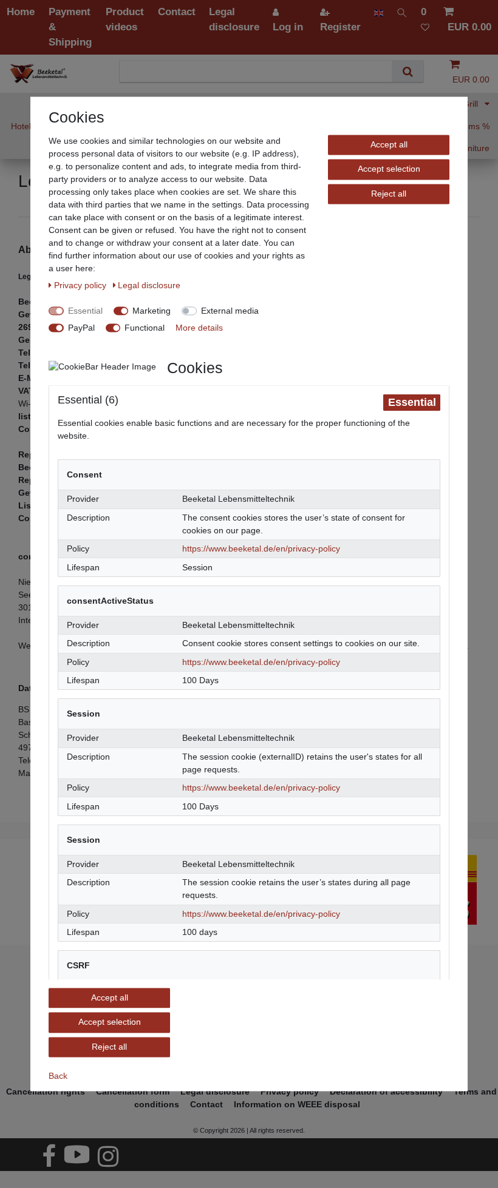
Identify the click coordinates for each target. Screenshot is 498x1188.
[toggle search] (402, 12)
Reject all (388, 193)
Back (58, 1076)
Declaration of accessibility (386, 1091)
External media (230, 311)
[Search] (407, 71)
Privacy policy (81, 285)
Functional (144, 327)
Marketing (151, 311)
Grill (471, 104)
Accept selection (389, 169)
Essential (85, 311)
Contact (206, 1104)
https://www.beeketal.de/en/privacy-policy (261, 549)
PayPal (81, 327)
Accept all (389, 144)
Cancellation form (132, 1091)
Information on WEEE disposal (297, 1104)
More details (199, 327)
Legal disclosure (149, 285)
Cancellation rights (45, 1091)
